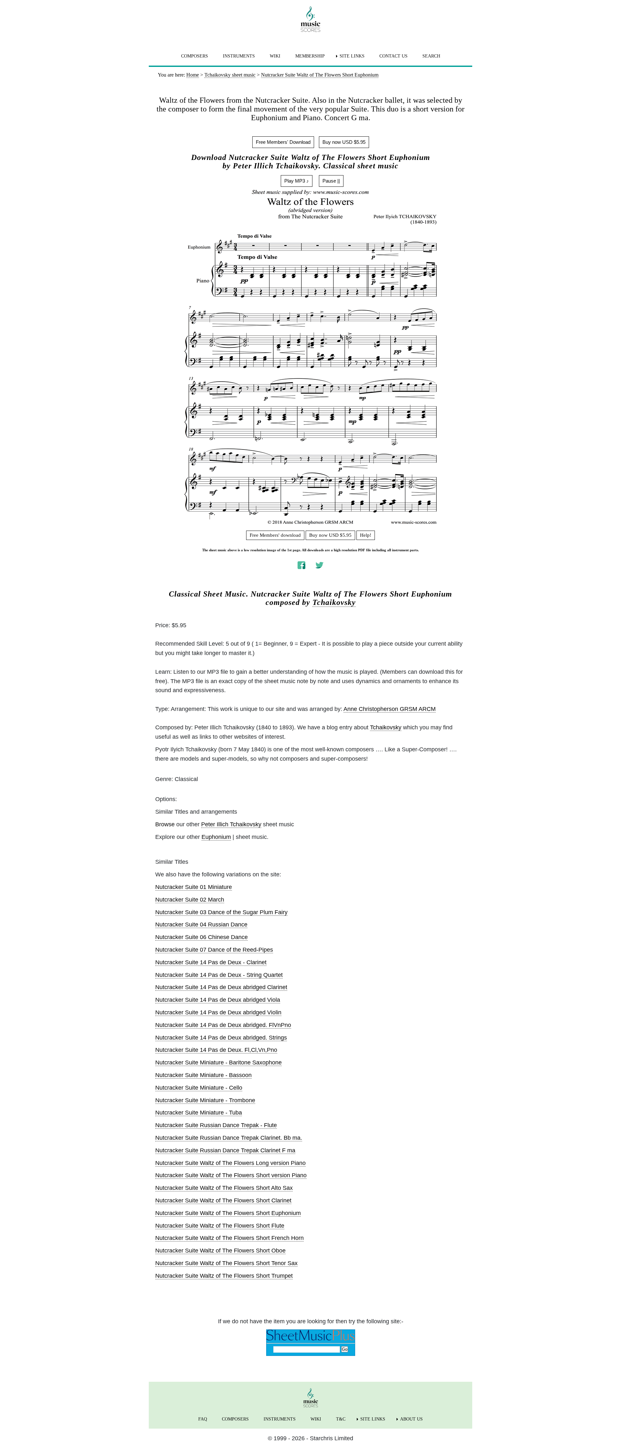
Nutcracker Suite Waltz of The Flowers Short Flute (219, 1225)
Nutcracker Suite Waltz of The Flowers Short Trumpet (224, 1276)
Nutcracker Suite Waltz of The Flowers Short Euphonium (228, 1213)
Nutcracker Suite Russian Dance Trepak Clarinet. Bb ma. (228, 1138)
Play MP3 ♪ (296, 181)
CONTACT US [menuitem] (393, 56)
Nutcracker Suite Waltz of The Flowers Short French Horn (229, 1238)
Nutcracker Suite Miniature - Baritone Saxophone (218, 1062)
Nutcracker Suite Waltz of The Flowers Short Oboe (220, 1250)
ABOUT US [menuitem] (411, 1419)
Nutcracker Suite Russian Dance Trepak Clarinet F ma (225, 1150)
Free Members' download (275, 535)
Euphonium (216, 837)
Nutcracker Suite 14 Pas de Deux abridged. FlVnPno (223, 1025)
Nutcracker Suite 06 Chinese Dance (201, 937)
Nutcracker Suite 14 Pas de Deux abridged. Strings (221, 1037)
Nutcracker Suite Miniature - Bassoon (203, 1075)
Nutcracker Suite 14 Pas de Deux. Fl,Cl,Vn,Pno (216, 1050)
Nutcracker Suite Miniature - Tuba (198, 1112)
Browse (165, 824)
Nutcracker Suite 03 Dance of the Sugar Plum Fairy (221, 912)
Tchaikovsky (334, 602)
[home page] (310, 19)
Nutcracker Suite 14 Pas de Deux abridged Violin (218, 1012)
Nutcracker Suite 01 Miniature (193, 887)
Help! (365, 535)
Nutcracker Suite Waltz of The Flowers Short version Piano (231, 1175)
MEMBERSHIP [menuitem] (310, 56)
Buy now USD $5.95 (343, 142)
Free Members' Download (283, 142)
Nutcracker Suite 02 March (189, 899)
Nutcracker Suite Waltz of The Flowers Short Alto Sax (224, 1188)
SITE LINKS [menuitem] (352, 56)
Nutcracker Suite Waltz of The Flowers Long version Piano (230, 1163)
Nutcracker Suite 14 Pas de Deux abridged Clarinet (221, 987)
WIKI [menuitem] (275, 56)
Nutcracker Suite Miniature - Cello (198, 1087)
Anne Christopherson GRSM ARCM (389, 709)
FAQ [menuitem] (202, 1419)
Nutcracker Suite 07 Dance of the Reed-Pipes (214, 949)
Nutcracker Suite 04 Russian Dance (201, 924)
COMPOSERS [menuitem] (194, 56)
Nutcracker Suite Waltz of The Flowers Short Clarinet (223, 1200)
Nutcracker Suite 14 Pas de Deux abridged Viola (217, 1000)
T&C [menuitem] (340, 1419)
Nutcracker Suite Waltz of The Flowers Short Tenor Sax (226, 1263)
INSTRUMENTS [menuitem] (239, 56)
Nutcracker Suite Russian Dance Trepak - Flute (216, 1125)
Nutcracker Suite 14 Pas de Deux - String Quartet (219, 975)
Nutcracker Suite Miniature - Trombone (205, 1100)
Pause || (331, 181)
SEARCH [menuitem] (431, 56)
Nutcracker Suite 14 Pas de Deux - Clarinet (211, 962)
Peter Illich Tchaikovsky (231, 824)
